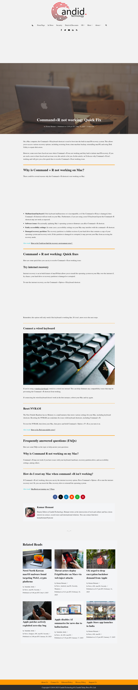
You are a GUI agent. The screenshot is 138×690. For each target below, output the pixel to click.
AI (61, 635)
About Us (44, 682)
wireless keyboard (41, 388)
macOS (31, 590)
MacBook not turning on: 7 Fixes (43, 489)
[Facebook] (61, 30)
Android (63, 586)
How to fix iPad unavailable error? (43, 430)
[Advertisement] (69, 48)
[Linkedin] (72, 30)
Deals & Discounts (71, 25)
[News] (76, 30)
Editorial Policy (67, 682)
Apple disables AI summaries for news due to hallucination (68, 622)
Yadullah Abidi (29, 587)
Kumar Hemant (51, 126)
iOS (94, 586)
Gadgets (31, 633)
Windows (57, 589)
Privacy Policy (81, 682)
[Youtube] (69, 30)
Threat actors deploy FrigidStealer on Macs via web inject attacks (68, 574)
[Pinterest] (83, 497)
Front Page (41, 25)
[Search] (106, 25)
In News (50, 25)
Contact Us (55, 682)
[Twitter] (65, 30)
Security (59, 25)
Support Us (93, 682)
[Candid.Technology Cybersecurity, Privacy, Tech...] (69, 11)
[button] (84, 25)
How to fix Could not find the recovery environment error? (52, 243)
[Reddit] (72, 497)
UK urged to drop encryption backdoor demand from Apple (97, 574)
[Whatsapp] (77, 497)
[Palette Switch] (33, 25)
